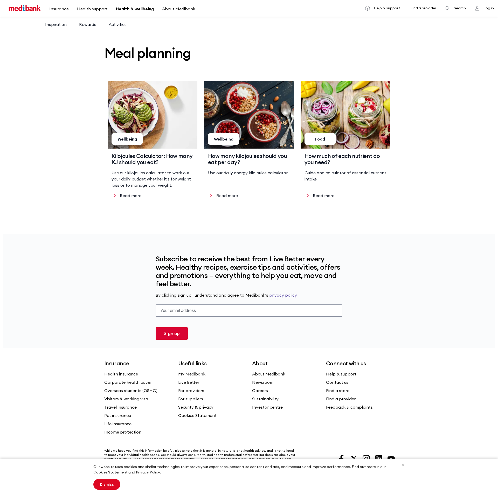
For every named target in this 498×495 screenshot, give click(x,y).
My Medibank (191, 374)
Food (320, 139)
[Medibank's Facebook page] (342, 458)
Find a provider (423, 8)
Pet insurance (117, 415)
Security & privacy (195, 407)
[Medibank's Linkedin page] (379, 458)
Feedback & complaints (349, 407)
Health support (92, 8)
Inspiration (56, 24)
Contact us (337, 382)
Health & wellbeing (135, 8)
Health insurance (121, 374)
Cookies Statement (110, 472)
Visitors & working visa (126, 398)
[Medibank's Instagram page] (367, 458)
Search (460, 8)
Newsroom (262, 382)
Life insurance (118, 423)
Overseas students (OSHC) (130, 390)
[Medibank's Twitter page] (354, 458)
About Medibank (178, 8)
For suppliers (190, 398)
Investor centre (267, 407)
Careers (260, 390)
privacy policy (283, 295)
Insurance (59, 8)
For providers (191, 390)
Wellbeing (127, 139)
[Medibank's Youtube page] (391, 458)
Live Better (188, 382)
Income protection (122, 432)
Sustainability (265, 398)
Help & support (387, 8)
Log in (488, 8)
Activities (118, 24)
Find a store (337, 390)
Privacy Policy (148, 472)
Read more (130, 195)
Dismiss (107, 484)
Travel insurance (120, 407)
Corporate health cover (128, 382)
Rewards (87, 24)
